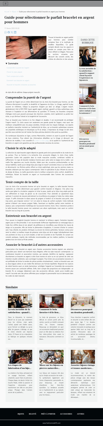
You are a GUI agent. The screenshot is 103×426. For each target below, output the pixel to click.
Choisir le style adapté (14, 72)
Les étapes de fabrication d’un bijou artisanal (19, 368)
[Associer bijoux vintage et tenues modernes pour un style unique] (83, 356)
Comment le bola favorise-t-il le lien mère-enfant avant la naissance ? (87, 109)
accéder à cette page (41, 140)
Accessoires (66, 414)
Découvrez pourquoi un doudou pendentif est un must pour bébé (87, 143)
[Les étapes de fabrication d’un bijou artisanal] (20, 356)
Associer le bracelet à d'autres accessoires (21, 84)
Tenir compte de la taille (15, 76)
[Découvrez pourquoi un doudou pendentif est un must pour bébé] (87, 126)
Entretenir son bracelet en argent (18, 80)
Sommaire (13, 63)
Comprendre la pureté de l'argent (18, 68)
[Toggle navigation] (5, 3)
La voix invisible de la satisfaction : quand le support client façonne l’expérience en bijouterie (87, 74)
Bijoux (14, 11)
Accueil (6, 11)
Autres (80, 414)
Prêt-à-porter (48, 414)
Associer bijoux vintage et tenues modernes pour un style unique (83, 368)
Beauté (32, 414)
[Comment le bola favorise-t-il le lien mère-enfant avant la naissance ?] (87, 93)
